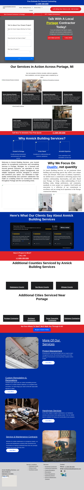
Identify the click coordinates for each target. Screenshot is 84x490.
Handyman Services (50, 475)
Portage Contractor (11, 318)
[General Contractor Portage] (11, 309)
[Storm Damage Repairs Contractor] (11, 85)
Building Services (27, 7)
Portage (52, 23)
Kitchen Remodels (28, 94)
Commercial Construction (51, 468)
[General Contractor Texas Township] (52, 309)
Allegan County (67, 287)
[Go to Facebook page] (62, 471)
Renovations (48, 472)
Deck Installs (17, 120)
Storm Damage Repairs (10, 94)
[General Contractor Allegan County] (67, 277)
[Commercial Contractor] (62, 112)
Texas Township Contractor (52, 319)
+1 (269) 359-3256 (42, 4)
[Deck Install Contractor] (22, 112)
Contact (31, 10)
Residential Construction (51, 466)
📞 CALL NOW (67, 37)
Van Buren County (42, 287)
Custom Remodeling (50, 470)
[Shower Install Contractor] (72, 86)
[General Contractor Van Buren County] (42, 277)
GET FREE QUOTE (54, 38)
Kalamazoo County (17, 287)
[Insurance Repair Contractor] (42, 112)
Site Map (42, 487)
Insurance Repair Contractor (41, 119)
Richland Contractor (31, 319)
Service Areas (37, 7)
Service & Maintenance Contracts (21, 437)
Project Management (52, 351)
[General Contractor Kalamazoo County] (17, 277)
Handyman (47, 410)
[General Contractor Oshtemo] (72, 309)
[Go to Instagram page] (64, 471)
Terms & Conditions (31, 487)
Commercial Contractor (60, 120)
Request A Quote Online (42, 329)
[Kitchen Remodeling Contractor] (32, 86)
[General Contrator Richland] (31, 309)
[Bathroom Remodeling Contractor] (52, 86)
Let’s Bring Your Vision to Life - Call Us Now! (65, 9)
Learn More (48, 362)
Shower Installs (68, 94)
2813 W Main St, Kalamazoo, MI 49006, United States (8, 474)
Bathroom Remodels (49, 94)
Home (20, 7)
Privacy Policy (51, 487)
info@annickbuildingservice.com (72, 468)
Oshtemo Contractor (72, 318)
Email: (62, 468)
